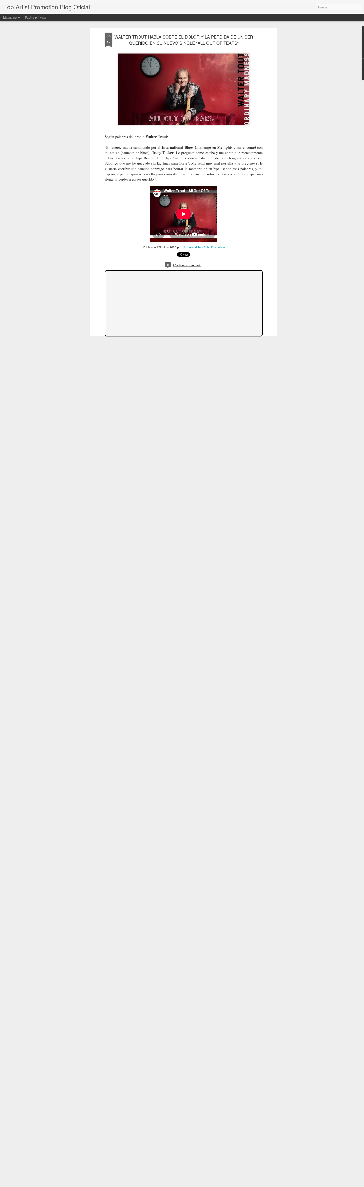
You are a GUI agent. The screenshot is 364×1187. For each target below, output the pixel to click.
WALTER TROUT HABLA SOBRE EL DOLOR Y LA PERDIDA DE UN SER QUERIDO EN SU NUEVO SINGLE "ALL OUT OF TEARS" (183, 40)
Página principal (35, 17)
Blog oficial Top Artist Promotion (203, 247)
